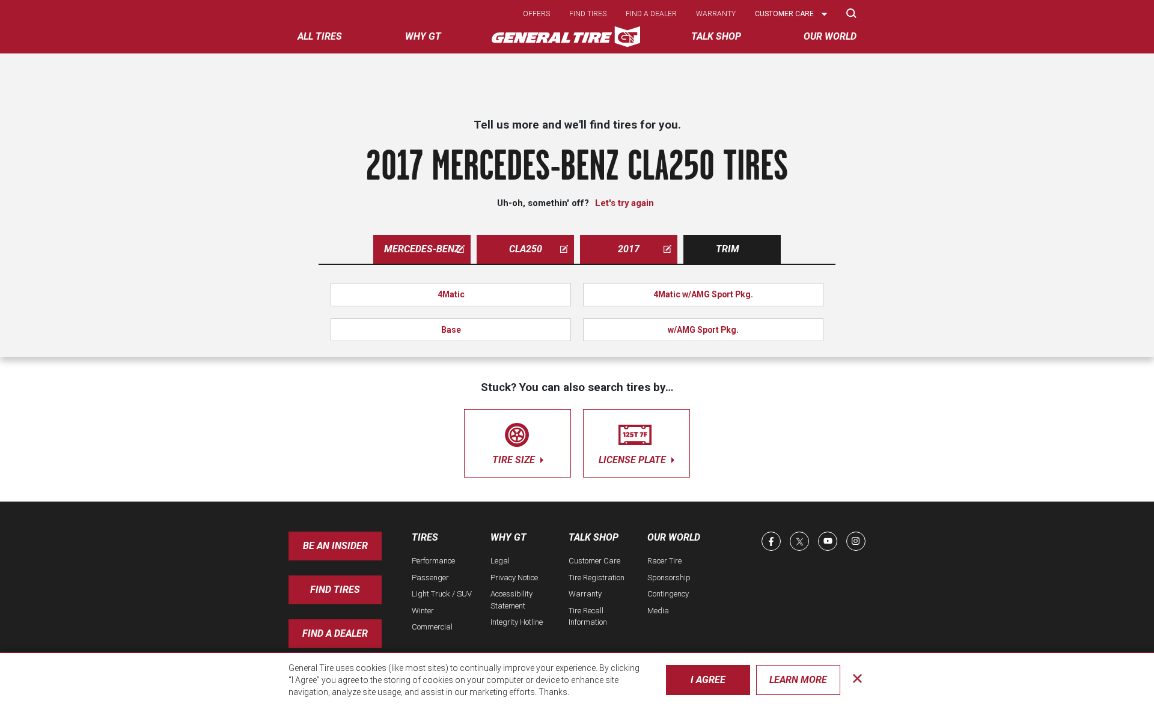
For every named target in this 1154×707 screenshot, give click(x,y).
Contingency (668, 593)
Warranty (716, 14)
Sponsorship (669, 577)
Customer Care (594, 560)
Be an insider (335, 545)
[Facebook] (771, 541)
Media (658, 610)
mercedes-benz (422, 249)
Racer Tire (664, 560)
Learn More (798, 679)
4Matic (451, 294)
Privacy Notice (514, 577)
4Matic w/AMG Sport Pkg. (703, 294)
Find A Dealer (335, 633)
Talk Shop (593, 537)
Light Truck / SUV (442, 593)
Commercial (432, 626)
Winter (423, 610)
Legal (500, 560)
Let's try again (624, 203)
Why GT (508, 537)
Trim (727, 249)
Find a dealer (651, 14)
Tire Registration (596, 577)
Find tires (587, 14)
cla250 (525, 249)
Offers (536, 14)
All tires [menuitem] (320, 36)
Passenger (430, 577)
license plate (633, 460)
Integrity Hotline (516, 622)
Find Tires (335, 589)
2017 (629, 249)
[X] (799, 541)
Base (451, 330)
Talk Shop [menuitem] (716, 36)
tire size (514, 460)
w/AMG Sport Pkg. (703, 330)
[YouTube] (827, 541)
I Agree (708, 679)
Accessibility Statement (511, 599)
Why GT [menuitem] (423, 36)
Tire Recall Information (588, 616)
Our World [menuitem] (830, 36)
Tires (425, 537)
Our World (673, 537)
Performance (433, 560)
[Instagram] (856, 541)
